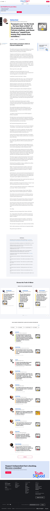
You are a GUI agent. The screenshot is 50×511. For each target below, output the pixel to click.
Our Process (37, 483)
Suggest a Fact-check (40, 497)
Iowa (26, 485)
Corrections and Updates (38, 488)
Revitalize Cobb (8, 290)
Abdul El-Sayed (18, 408)
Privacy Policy (9, 508)
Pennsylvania (27, 490)
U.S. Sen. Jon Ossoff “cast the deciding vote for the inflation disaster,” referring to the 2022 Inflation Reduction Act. (23, 436)
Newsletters (37, 489)
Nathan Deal (14, 20)
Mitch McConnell (17, 485)
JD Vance (16, 484)
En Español (36, 485)
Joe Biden (16, 487)
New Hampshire (27, 487)
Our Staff (36, 484)
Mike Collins (17, 431)
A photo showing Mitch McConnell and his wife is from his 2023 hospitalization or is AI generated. (23, 363)
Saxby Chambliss (42, 290)
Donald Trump (17, 347)
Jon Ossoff (17, 332)
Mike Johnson (17, 486)
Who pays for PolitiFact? (38, 486)
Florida (26, 484)
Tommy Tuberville (18, 444)
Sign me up (8, 472)
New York (26, 488)
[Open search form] (5, 1)
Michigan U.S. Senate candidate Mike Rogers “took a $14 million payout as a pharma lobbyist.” (24, 413)
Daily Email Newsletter (4, 9)
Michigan (26, 486)
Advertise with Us (37, 487)
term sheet (30, 253)
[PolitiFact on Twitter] (7, 504)
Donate (48, 1)
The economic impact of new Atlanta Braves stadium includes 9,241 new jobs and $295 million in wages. (8, 297)
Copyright (13, 508)
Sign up (42, 504)
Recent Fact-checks (38, 494)
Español (27, 3)
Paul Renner (17, 384)
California (26, 483)
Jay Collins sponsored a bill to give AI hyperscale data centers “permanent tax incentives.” (24, 389)
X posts (16, 359)
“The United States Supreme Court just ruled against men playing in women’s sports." (24, 424)
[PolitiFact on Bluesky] (10, 504)
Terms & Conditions (4, 508)
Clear (38, 325)
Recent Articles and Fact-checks (39, 493)
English (23, 3)
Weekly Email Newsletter (5, 8)
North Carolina (27, 489)
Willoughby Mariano (4, 43)
